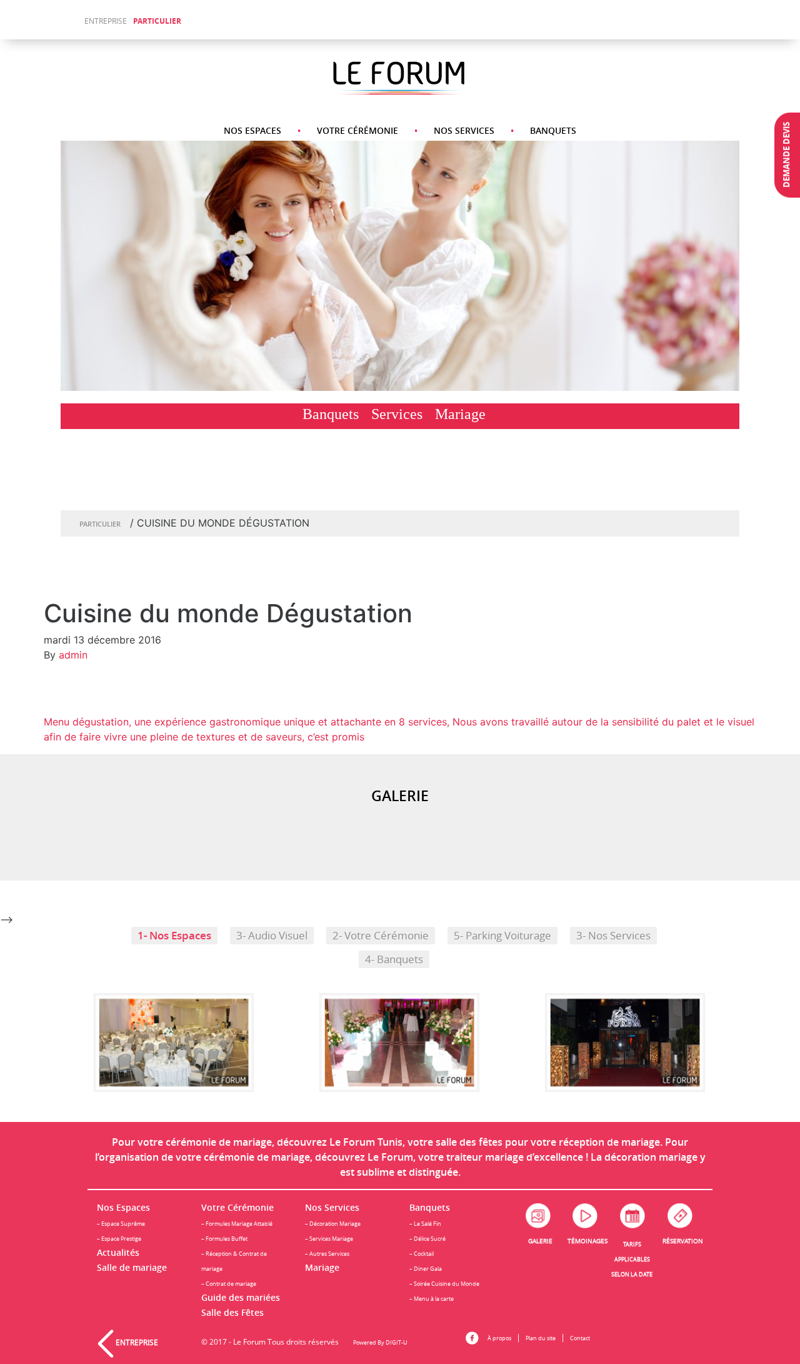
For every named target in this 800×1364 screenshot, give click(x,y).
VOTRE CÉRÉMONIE (357, 130)
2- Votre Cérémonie (380, 935)
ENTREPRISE (105, 21)
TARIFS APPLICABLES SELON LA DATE (631, 1259)
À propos (499, 1338)
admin (73, 655)
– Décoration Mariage (333, 1224)
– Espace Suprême (121, 1224)
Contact (580, 1338)
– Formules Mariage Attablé (236, 1224)
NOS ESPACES (252, 130)
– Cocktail (421, 1254)
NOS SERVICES (464, 130)
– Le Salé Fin (425, 1224)
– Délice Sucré (427, 1239)
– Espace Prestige (119, 1239)
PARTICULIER (157, 21)
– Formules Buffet (224, 1239)
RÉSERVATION (682, 1241)
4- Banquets (394, 959)
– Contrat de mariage (228, 1284)
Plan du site (541, 1338)
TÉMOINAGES (588, 1241)
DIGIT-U (397, 1342)
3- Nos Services (613, 935)
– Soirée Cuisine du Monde (444, 1284)
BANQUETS (553, 130)
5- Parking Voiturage (502, 935)
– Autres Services (327, 1254)
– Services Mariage (329, 1239)
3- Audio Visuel (272, 935)
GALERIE (540, 1241)
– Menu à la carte (431, 1299)
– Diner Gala (425, 1269)
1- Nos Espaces (174, 935)
